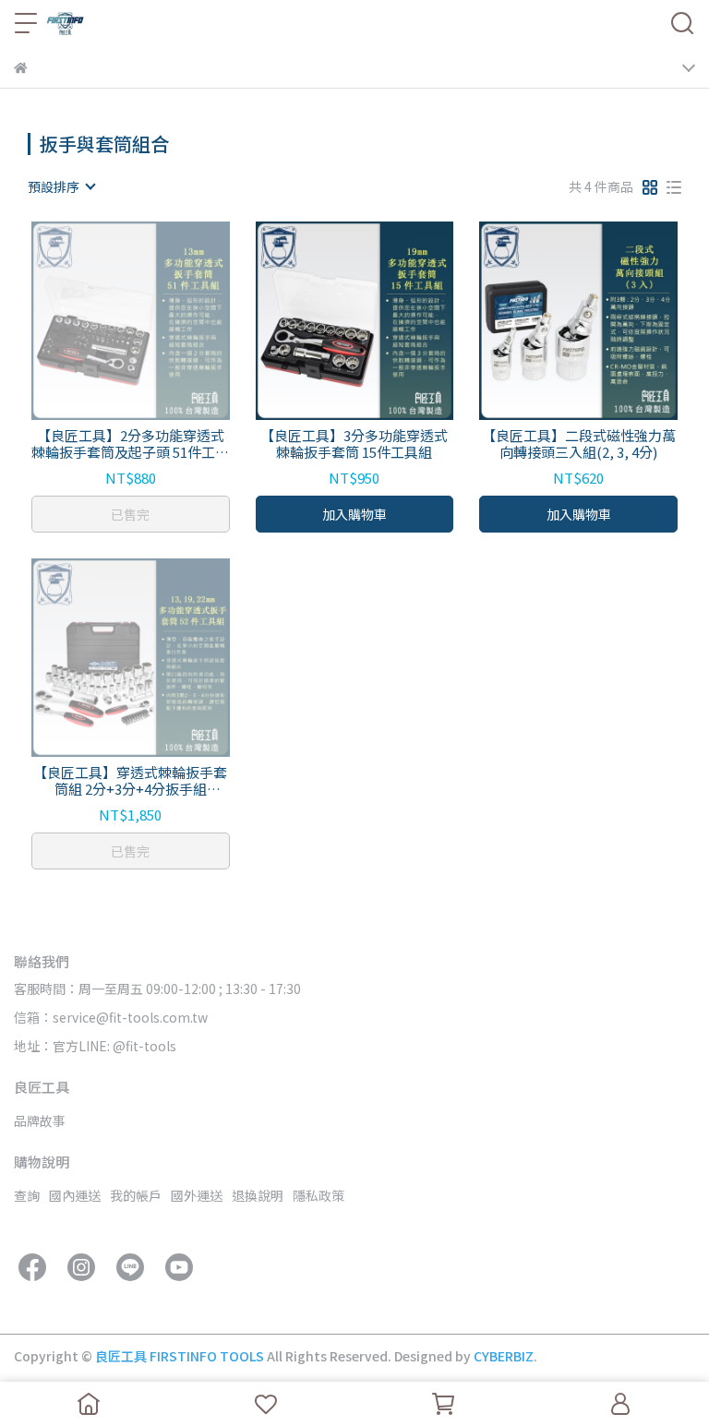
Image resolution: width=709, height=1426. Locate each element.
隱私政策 (318, 1195)
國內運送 (75, 1195)
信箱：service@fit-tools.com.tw (111, 1017)
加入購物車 (354, 514)
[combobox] (61, 186)
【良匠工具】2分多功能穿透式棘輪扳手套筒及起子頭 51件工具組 (130, 444)
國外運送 (196, 1195)
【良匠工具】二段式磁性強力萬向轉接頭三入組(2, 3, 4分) (579, 444)
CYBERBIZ (504, 1356)
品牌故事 (40, 1120)
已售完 (130, 514)
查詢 (27, 1195)
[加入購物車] (381, 321)
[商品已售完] (156, 321)
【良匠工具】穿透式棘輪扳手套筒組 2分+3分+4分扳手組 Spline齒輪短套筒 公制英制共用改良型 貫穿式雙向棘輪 (130, 780)
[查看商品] (104, 321)
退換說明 (257, 1195)
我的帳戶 (136, 1195)
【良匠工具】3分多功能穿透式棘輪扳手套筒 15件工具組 (354, 444)
